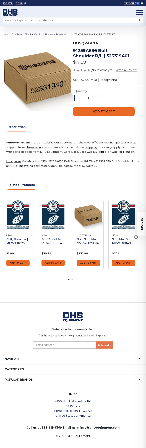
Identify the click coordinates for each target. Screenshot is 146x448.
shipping (91, 147)
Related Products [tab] (21, 185)
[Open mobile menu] (139, 12)
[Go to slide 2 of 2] (72, 279)
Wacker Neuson (122, 151)
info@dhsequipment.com (100, 427)
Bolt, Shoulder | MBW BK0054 (52, 241)
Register (8, 3)
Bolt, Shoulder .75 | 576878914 (88, 241)
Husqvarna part (29, 166)
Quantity (80, 91)
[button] (141, 224)
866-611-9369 (51, 427)
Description (16, 127)
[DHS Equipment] (73, 317)
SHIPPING (13, 142)
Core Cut (85, 151)
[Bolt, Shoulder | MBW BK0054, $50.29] (53, 214)
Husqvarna (33, 147)
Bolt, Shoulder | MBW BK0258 (17, 241)
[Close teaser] (136, 237)
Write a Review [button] (126, 70)
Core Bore (71, 151)
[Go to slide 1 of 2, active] (69, 279)
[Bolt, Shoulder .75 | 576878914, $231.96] (88, 214)
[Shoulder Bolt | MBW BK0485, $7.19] (123, 214)
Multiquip (99, 151)
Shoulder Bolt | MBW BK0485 (122, 241)
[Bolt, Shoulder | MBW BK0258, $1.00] (17, 214)
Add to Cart (18, 263)
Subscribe (104, 345)
